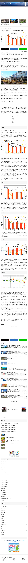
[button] (26, 417)
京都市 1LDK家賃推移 (4, 482)
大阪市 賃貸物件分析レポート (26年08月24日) (8, 427)
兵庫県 (13, 121)
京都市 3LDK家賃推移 (4, 480)
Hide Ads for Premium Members (6, 498)
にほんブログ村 (14, 541)
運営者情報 (14, 559)
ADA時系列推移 (3, 490)
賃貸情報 (14, 558)
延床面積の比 (14, 123)
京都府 (13, 118)
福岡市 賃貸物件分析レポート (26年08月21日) (8, 431)
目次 (13, 116)
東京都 (13, 122)
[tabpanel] (5, 22)
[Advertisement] (14, 12)
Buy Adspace (3, 496)
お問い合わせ (3, 463)
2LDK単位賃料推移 (4, 488)
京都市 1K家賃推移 (4, 484)
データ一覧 (5, 559)
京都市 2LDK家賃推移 (4, 478)
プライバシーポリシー (4, 461)
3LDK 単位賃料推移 (4, 486)
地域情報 (23, 558)
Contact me (2, 500)
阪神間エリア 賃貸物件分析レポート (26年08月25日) (9, 423)
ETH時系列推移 (3, 494)
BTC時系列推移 (3, 492)
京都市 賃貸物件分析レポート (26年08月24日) (8, 429)
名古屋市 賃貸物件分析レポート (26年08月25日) (8, 425)
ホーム (5, 558)
